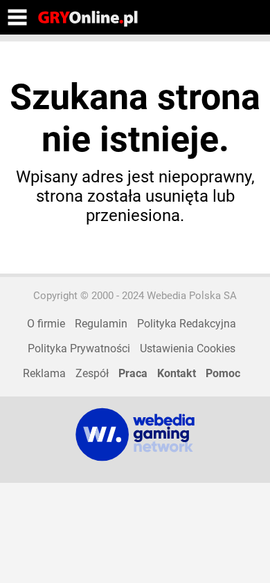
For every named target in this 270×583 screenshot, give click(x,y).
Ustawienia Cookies (187, 348)
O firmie (46, 323)
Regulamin (101, 323)
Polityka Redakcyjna (186, 323)
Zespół (92, 373)
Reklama (44, 373)
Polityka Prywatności (79, 348)
